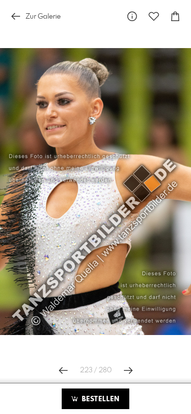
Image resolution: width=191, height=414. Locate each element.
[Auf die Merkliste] (154, 16)
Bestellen (99, 399)
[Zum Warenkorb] (175, 16)
